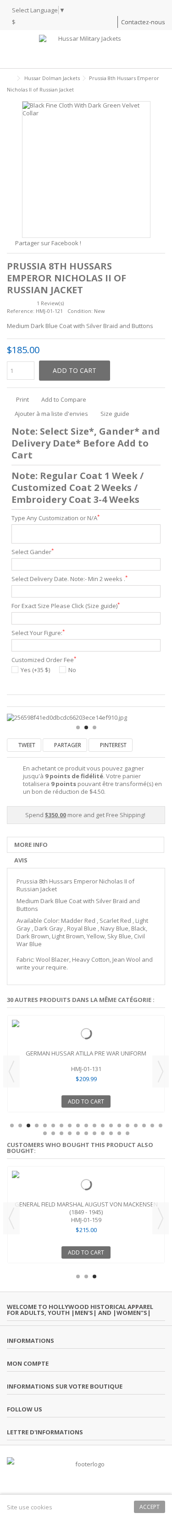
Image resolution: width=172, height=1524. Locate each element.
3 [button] (94, 727)
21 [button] (53, 1133)
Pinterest (113, 745)
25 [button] (86, 1133)
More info (31, 844)
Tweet (26, 745)
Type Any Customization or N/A (55, 518)
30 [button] (127, 1133)
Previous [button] (11, 1071)
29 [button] (119, 1133)
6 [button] (53, 1125)
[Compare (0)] (110, 23)
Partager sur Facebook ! (48, 243)
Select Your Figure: (38, 633)
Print (22, 399)
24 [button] (78, 1133)
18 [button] (152, 1125)
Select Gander (32, 552)
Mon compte (28, 1363)
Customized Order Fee (43, 660)
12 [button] (103, 1125)
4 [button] (37, 1125)
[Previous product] (151, 88)
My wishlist (97, 23)
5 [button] (45, 1125)
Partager (67, 745)
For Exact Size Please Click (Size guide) (65, 606)
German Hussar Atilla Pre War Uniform (86, 1053)
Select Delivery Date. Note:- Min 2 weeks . (69, 579)
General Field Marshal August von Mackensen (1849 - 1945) (86, 1208)
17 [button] (144, 1125)
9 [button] (78, 1125)
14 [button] (119, 1125)
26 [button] (94, 1133)
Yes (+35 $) (35, 670)
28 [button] (111, 1133)
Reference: (20, 310)
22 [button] (61, 1133)
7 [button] (61, 1125)
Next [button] (160, 1071)
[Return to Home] (9, 78)
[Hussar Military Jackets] (86, 49)
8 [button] (70, 1125)
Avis (21, 860)
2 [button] (86, 727)
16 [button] (136, 1125)
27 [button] (103, 1133)
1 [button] (78, 727)
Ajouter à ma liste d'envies (51, 413)
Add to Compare (63, 399)
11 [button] (94, 1125)
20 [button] (45, 1133)
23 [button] (70, 1133)
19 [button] (160, 1125)
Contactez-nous (143, 22)
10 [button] (86, 1125)
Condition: (80, 310)
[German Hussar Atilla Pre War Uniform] (86, 1033)
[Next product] (161, 88)
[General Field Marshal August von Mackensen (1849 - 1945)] (86, 1184)
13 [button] (111, 1125)
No (72, 670)
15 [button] (127, 1125)
